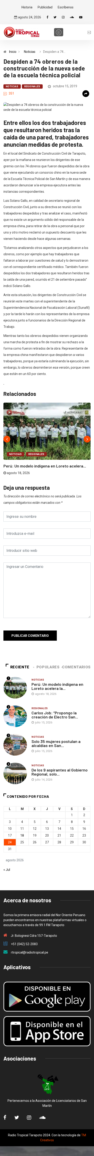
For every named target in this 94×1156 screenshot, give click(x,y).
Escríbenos (65, 7)
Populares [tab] (48, 667)
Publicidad (45, 7)
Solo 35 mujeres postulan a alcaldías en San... (56, 743)
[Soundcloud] (72, 17)
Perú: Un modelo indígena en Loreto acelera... (44, 465)
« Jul (6, 869)
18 (22, 835)
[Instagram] (63, 17)
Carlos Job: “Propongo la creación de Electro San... (54, 714)
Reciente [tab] (19, 667)
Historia (26, 7)
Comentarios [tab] (76, 667)
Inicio (12, 52)
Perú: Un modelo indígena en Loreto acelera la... (57, 686)
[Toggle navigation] (58, 32)
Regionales (32, 86)
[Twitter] (55, 17)
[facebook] (47, 17)
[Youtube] (80, 17)
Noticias (29, 52)
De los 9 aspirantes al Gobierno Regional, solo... (59, 771)
